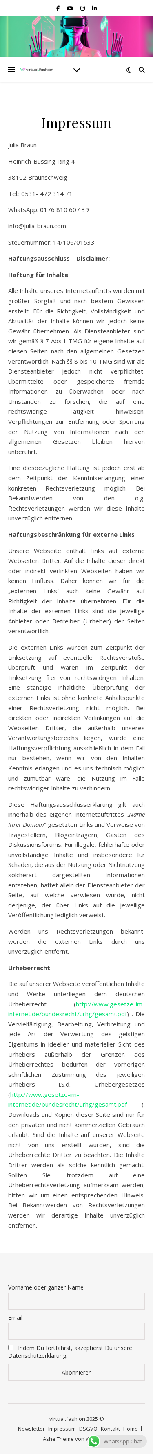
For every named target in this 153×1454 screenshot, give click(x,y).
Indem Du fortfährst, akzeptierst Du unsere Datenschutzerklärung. (70, 1351)
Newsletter (31, 1428)
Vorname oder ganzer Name (46, 1287)
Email (15, 1317)
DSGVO (88, 1428)
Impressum (62, 1428)
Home (130, 1428)
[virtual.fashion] (36, 69)
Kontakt (110, 1428)
